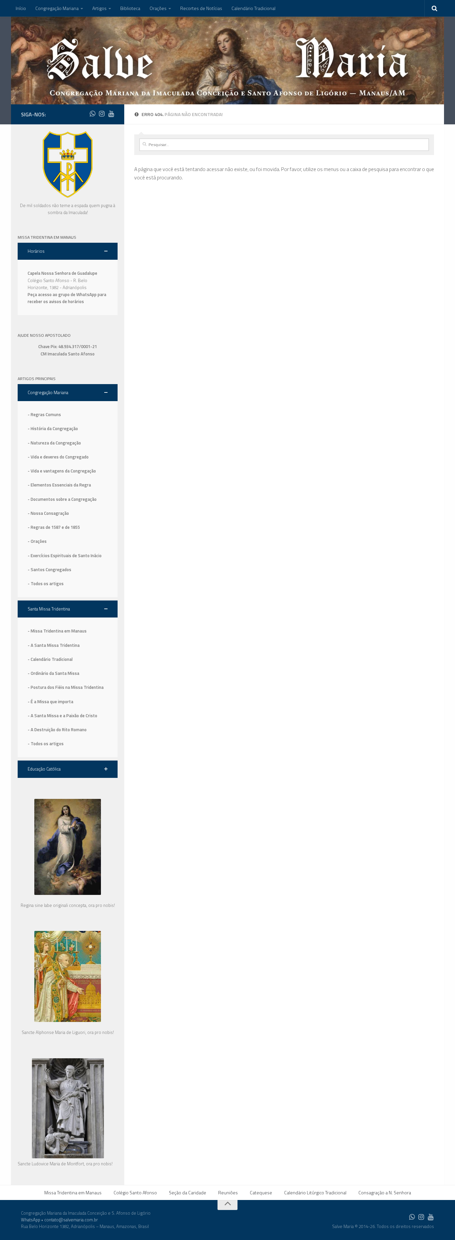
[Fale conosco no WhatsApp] (92, 113)
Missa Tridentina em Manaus (73, 1192)
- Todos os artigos (46, 583)
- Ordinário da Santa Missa (53, 673)
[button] (68, 251)
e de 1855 (71, 527)
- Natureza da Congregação (54, 442)
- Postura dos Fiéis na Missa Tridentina (66, 687)
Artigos (99, 8)
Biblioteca (130, 8)
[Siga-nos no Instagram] (101, 113)
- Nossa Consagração (48, 513)
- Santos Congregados (49, 569)
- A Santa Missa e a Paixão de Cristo (62, 715)
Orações (158, 8)
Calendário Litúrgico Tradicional (315, 1192)
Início (21, 8)
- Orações (37, 541)
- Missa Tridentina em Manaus (57, 631)
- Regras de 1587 (45, 527)
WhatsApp (30, 1219)
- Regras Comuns (44, 414)
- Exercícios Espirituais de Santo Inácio (65, 555)
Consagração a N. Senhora (384, 1192)
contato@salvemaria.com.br (71, 1219)
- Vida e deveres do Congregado (58, 456)
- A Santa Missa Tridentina (54, 645)
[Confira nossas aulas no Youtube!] (111, 113)
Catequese (261, 1192)
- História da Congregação (53, 428)
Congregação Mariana (57, 8)
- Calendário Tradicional (50, 659)
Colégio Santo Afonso (135, 1192)
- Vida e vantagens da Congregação (62, 470)
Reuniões (228, 1192)
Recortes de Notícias (201, 8)
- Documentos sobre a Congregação (62, 499)
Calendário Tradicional (253, 8)
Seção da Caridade (187, 1192)
